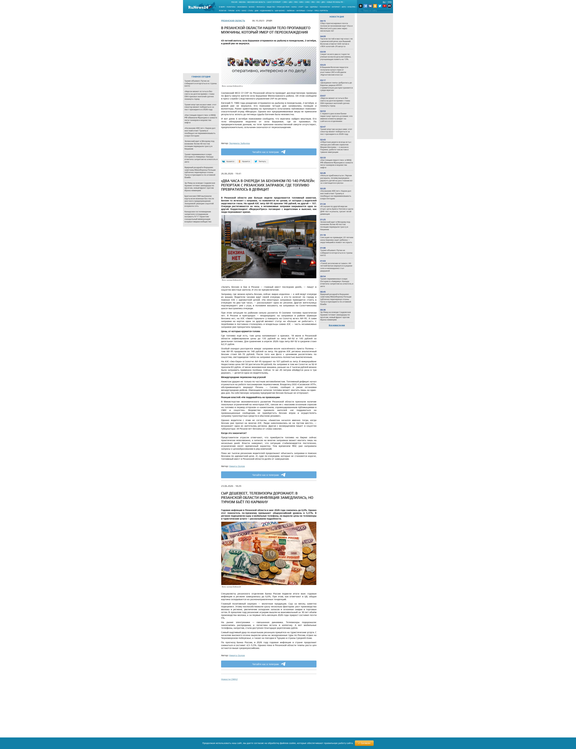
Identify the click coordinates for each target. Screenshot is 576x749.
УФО (313, 2)
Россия (234, 2)
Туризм (231, 11)
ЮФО (301, 2)
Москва (242, 2)
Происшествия (283, 7)
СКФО (307, 2)
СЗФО (285, 2)
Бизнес (252, 7)
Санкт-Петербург (274, 2)
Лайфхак (291, 11)
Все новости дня (337, 325)
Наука (294, 7)
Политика (231, 7)
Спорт (300, 7)
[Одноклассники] (244, 160)
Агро (238, 11)
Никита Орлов (237, 466)
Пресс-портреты (321, 11)
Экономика (242, 7)
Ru (384, 2)
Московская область (256, 2)
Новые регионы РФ (335, 2)
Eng (390, 2)
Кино (244, 11)
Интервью (300, 11)
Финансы (261, 7)
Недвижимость (266, 11)
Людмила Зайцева (239, 143)
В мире (222, 7)
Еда (306, 7)
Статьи (310, 11)
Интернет (336, 7)
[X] (261, 160)
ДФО (323, 2)
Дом (256, 11)
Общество (271, 7)
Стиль (250, 11)
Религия (222, 11)
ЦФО (290, 2)
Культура (351, 7)
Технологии (325, 7)
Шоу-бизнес (280, 11)
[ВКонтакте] (228, 160)
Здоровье (314, 7)
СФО (318, 2)
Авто (344, 7)
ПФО (296, 2)
